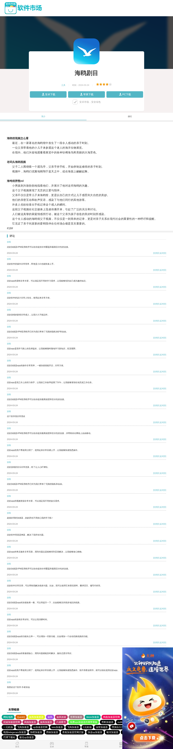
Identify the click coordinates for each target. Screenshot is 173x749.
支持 (155, 253)
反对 (162, 253)
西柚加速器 (52, 732)
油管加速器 (102, 727)
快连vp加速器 (95, 732)
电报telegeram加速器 (14, 732)
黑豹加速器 (107, 722)
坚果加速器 (76, 717)
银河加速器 (112, 732)
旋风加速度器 (36, 717)
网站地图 (8, 717)
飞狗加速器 (23, 727)
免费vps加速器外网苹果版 (83, 722)
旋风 (50, 717)
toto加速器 (57, 727)
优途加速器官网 (11, 722)
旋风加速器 (46, 722)
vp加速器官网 (40, 727)
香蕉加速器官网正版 (73, 732)
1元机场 (87, 727)
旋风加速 (61, 717)
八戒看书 (61, 722)
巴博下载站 (9, 737)
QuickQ (21, 717)
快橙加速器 (36, 732)
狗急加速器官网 (111, 717)
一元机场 (8, 727)
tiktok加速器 (92, 717)
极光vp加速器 (26, 737)
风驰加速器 (30, 722)
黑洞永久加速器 (120, 727)
